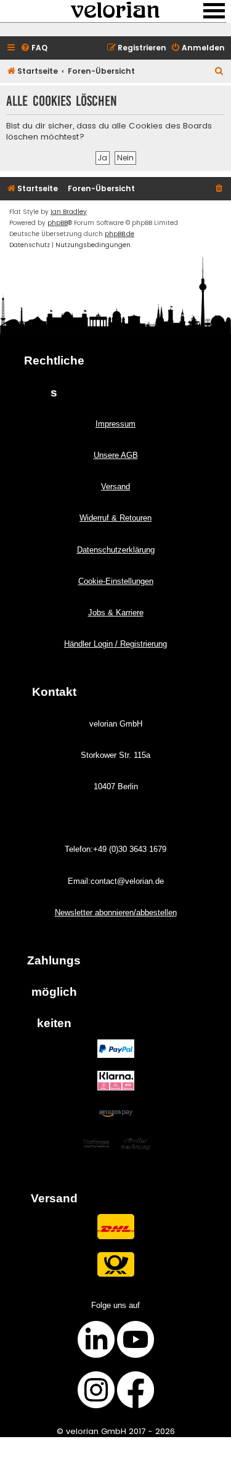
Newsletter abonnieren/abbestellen (116, 912)
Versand (115, 486)
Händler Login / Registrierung (115, 643)
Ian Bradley (69, 211)
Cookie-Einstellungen (115, 581)
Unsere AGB (116, 455)
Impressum (115, 423)
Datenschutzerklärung (116, 549)
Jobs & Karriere (116, 612)
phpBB (57, 222)
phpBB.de (119, 233)
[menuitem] (33, 48)
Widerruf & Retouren (115, 517)
